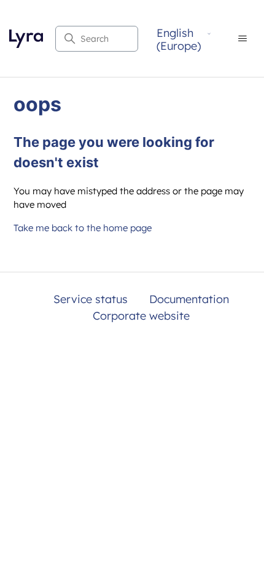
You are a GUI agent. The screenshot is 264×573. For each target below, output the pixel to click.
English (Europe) (179, 39)
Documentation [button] (189, 299)
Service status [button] (90, 299)
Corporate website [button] (141, 316)
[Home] (26, 38)
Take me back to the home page (83, 228)
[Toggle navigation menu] (242, 39)
